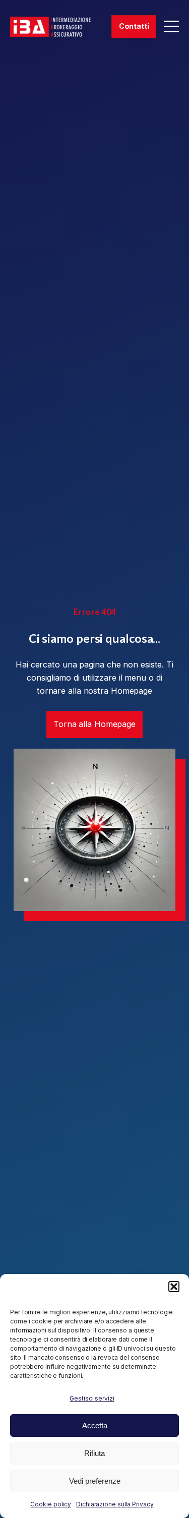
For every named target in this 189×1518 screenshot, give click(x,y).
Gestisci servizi (92, 1398)
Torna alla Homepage (94, 724)
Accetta (94, 1425)
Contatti (134, 26)
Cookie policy (50, 1504)
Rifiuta (94, 1453)
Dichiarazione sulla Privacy (114, 1504)
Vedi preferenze (94, 1481)
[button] (174, 1287)
